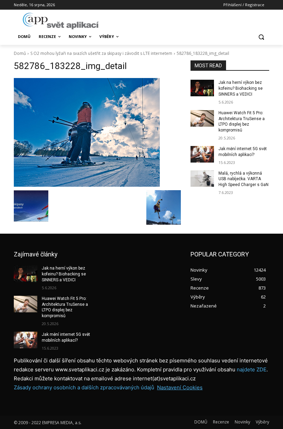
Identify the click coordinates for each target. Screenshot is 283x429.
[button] (261, 37)
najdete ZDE (251, 369)
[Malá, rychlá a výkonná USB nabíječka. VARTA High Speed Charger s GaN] (202, 178)
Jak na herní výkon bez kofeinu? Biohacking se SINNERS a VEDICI (240, 88)
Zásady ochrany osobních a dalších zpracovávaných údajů (84, 387)
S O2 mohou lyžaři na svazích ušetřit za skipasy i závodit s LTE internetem (101, 53)
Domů (20, 53)
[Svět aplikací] (61, 21)
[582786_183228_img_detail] (97, 132)
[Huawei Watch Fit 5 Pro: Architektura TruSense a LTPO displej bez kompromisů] (202, 118)
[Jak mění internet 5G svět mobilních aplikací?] (202, 154)
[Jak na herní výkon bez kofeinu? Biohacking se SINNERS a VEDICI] (202, 88)
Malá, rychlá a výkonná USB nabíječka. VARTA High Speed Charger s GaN (243, 179)
